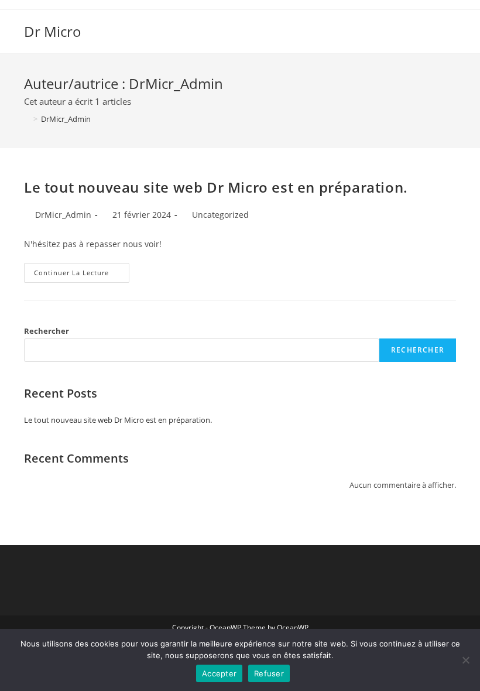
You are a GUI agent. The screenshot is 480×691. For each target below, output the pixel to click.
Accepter (219, 673)
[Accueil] (27, 119)
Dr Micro (52, 31)
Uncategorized (220, 214)
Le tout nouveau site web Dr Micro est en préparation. (216, 187)
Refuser (269, 673)
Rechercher (46, 331)
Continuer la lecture (81, 270)
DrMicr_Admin (66, 119)
